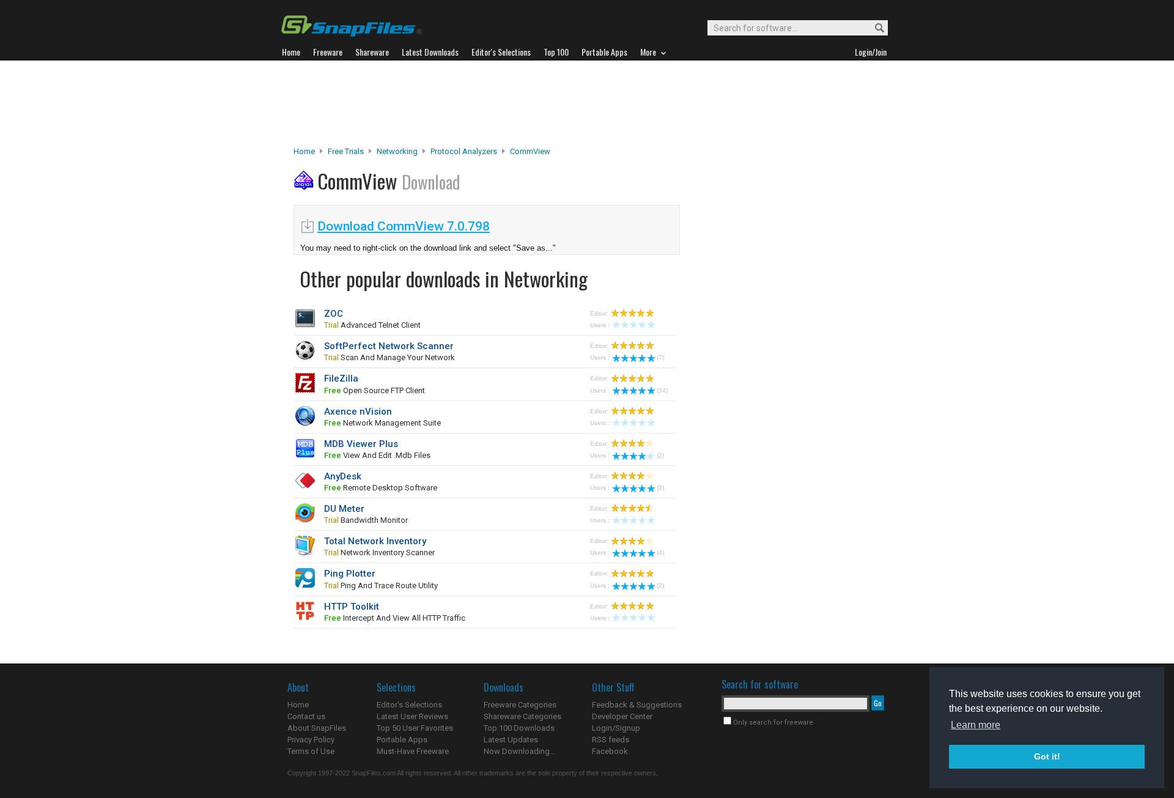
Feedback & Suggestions (637, 704)
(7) (660, 357)
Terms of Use (310, 751)
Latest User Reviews (412, 716)
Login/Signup (616, 728)
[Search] (874, 28)
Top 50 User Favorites (415, 728)
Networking (397, 151)
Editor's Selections (409, 704)
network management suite (382, 422)
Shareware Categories (522, 716)
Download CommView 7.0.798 (403, 226)
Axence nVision (358, 411)
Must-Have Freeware (413, 751)
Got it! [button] (1047, 756)
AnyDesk (342, 476)
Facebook (610, 751)
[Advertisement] (587, 103)
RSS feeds (610, 739)
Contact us (306, 716)
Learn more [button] (975, 725)
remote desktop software (380, 487)
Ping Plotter (349, 573)
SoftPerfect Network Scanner (389, 346)
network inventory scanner (379, 552)
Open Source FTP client (374, 390)
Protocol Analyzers (463, 151)
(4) (660, 552)
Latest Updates (511, 739)
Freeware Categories (520, 704)
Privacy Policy (310, 739)
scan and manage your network (389, 357)
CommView (530, 151)
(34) (662, 390)
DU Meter (344, 508)
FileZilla (341, 378)
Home (304, 151)
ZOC (333, 313)
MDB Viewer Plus (361, 443)
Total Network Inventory (375, 541)
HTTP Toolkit (351, 606)
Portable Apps (402, 739)
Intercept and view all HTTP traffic (394, 618)
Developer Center (622, 716)
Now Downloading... (519, 751)
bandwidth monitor (366, 520)
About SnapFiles (316, 728)
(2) (660, 455)
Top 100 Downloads (519, 728)
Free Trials (346, 151)
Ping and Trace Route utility (381, 585)
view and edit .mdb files (377, 455)
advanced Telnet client (372, 325)
